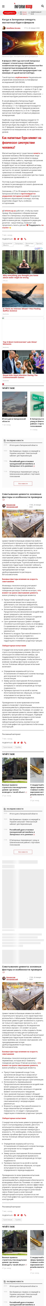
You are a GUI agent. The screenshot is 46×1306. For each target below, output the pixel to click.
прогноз (39, 243)
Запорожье (19, 243)
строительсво (7, 747)
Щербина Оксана (13, 28)
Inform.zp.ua (10, 211)
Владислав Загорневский (12, 506)
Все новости (23, 484)
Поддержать (9, 13)
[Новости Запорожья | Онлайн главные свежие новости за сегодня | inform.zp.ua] (23, 6)
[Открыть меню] (3, 6)
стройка (18, 747)
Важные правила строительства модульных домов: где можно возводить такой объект (14, 788)
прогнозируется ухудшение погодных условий (19, 194)
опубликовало (21, 77)
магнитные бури (29, 244)
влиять (36, 153)
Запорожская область (7, 244)
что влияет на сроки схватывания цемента (21, 591)
